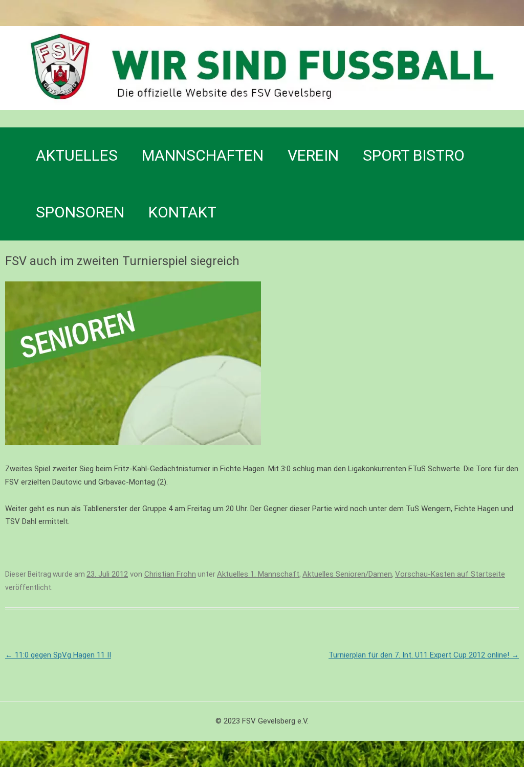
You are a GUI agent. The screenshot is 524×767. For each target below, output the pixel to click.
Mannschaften (203, 155)
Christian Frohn (170, 574)
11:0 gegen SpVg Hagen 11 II (58, 655)
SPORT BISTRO (414, 155)
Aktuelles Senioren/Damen (347, 574)
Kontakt (182, 212)
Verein (313, 155)
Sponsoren (80, 212)
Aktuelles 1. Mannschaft (258, 574)
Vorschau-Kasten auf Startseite (450, 574)
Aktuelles (77, 155)
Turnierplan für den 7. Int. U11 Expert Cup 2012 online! (424, 655)
